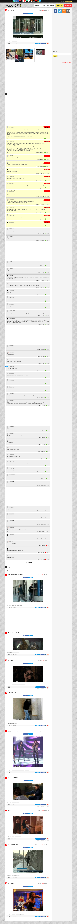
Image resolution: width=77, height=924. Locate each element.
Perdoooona (11, 883)
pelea (13, 836)
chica (23, 914)
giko (43, 10)
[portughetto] (7, 176)
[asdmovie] (7, 269)
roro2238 (12, 527)
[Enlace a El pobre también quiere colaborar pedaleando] (10, 54)
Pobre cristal (11, 10)
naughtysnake (13, 318)
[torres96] (7, 542)
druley (12, 379)
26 (6, 731)
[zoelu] (7, 207)
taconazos (13, 770)
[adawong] (7, 127)
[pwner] (7, 222)
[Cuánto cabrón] (23, 1)
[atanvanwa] (7, 535)
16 (6, 883)
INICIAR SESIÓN (68, 1)
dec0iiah (12, 467)
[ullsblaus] (7, 353)
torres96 (12, 541)
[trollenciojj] (7, 482)
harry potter (14, 652)
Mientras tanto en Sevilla (13, 632)
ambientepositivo (41, 844)
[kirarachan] (7, 200)
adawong (12, 126)
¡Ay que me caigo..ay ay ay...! (14, 730)
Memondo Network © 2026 (66, 62)
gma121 (12, 275)
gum (11, 162)
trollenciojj (12, 481)
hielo (18, 875)
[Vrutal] (25, 1)
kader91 (12, 303)
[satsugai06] (7, 290)
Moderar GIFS (68, 5)
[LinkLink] (7, 387)
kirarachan (12, 199)
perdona (17, 914)
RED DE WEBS (7, 1)
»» (30, 562)
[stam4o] (7, 237)
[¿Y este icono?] (8, 126)
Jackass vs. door (12, 692)
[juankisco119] (7, 447)
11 (6, 574)
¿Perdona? (10, 660)
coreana (23, 770)
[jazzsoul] (7, 215)
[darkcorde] (7, 373)
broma (21, 605)
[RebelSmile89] (7, 191)
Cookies (65, 61)
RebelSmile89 (13, 190)
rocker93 (42, 883)
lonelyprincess (13, 474)
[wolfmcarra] (7, 346)
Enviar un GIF (59, 5)
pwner (11, 221)
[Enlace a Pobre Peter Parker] (19, 55)
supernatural (14, 802)
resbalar (15, 875)
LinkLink (12, 386)
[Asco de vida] (11, 1)
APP (70, 61)
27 (6, 777)
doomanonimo (13, 548)
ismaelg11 (12, 155)
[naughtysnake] (7, 319)
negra (20, 914)
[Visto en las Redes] (18, 1)
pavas (16, 836)
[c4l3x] (7, 262)
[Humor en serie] (29, 1)
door (16, 723)
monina (43, 660)
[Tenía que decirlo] (36, 1)
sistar (17, 770)
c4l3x (11, 261)
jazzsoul (12, 214)
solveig (43, 810)
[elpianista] (7, 555)
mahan (43, 574)
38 (6, 844)
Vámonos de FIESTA (13, 777)
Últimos (37, 5)
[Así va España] (20, 1)
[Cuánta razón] (14, 1)
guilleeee (12, 393)
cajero (18, 605)
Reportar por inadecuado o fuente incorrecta (43, 44)
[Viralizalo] (40, 1)
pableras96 (12, 440)
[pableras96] (7, 441)
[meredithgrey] (7, 183)
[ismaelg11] (7, 156)
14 (6, 660)
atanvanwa (12, 534)
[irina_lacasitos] (7, 311)
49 (6, 632)
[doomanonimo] (7, 549)
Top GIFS (43, 5)
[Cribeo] (27, 1)
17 (6, 692)
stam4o (12, 236)
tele (12, 875)
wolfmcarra (12, 345)
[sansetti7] (7, 169)
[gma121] (7, 276)
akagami (12, 228)
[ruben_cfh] (7, 461)
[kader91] (7, 304)
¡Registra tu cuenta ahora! (11, 570)
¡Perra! (9, 810)
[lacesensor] (7, 141)
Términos (58, 61)
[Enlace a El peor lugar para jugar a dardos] (28, 54)
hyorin (20, 770)
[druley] (7, 380)
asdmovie (12, 268)
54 (6, 10)
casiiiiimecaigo (27, 770)
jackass (13, 723)
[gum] (7, 163)
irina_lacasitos (13, 310)
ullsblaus (12, 352)
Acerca (55, 61)
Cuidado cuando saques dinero (15, 574)
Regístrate (62, 1)
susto (13, 605)
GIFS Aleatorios (50, 5)
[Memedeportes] (16, 1)
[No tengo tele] (34, 1)
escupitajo (19, 836)
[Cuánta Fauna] (31, 1)
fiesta (17, 802)
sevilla (17, 652)
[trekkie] (7, 359)
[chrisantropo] (7, 283)
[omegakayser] (7, 297)
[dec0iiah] (7, 468)
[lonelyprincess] (7, 475)
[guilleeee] (7, 394)
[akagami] (7, 229)
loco (15, 605)
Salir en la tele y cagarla (13, 844)
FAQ (68, 61)
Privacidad (62, 61)
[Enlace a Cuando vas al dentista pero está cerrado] (40, 52)
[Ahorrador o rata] (38, 1)
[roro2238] (7, 528)
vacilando (13, 914)
